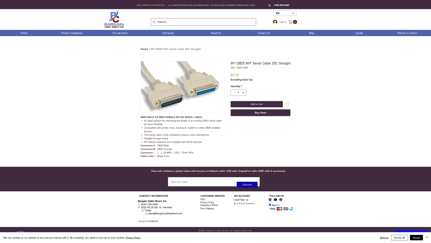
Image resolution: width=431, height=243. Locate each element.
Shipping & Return (209, 205)
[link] (293, 22)
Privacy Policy (207, 202)
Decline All (399, 237)
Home (144, 49)
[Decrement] (233, 93)
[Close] (427, 237)
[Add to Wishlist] (287, 104)
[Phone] (269, 5)
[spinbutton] (238, 93)
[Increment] (243, 93)
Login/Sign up (241, 199)
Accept (416, 237)
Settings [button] (384, 237)
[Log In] (275, 22)
